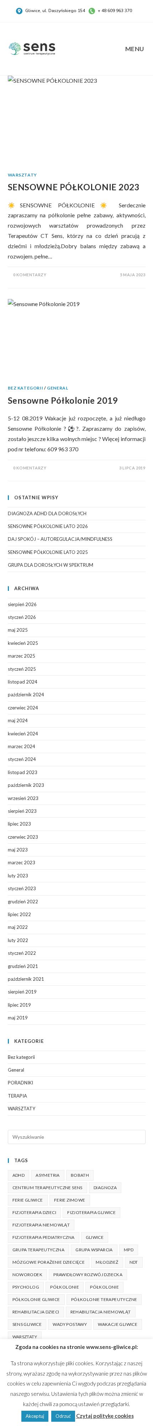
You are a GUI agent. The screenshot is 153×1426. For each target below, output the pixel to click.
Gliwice (95, 1237)
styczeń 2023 (22, 888)
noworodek (27, 1274)
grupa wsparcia (94, 1249)
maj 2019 (18, 1017)
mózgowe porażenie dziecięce (48, 1262)
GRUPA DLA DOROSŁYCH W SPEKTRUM (50, 565)
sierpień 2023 (22, 811)
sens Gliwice (27, 1324)
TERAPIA (17, 1096)
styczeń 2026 (22, 617)
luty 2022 (18, 940)
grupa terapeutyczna (38, 1249)
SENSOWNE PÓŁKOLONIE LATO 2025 (48, 552)
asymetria (48, 1175)
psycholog (25, 1287)
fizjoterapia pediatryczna (43, 1237)
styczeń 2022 (22, 953)
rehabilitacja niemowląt (100, 1312)
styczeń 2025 (22, 669)
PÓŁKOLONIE (64, 1287)
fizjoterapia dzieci (34, 1212)
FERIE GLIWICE (27, 1200)
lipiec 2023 (19, 824)
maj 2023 (18, 850)
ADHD (18, 1175)
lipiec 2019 (19, 1005)
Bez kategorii (25, 388)
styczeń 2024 (22, 759)
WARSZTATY (22, 175)
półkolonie (104, 1287)
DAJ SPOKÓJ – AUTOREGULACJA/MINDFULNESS (60, 539)
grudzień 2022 (23, 901)
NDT (134, 1262)
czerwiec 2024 (23, 708)
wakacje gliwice (117, 1324)
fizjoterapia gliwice (91, 1212)
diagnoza (105, 1187)
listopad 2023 (22, 772)
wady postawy (70, 1324)
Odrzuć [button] (63, 1416)
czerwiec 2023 (23, 837)
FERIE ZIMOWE (69, 1200)
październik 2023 (26, 785)
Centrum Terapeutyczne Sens (47, 1187)
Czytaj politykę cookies (105, 1416)
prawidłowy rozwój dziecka (87, 1274)
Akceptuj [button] (35, 1416)
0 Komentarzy (29, 274)
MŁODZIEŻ (107, 1262)
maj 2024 (18, 720)
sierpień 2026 (22, 604)
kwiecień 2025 (23, 643)
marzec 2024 (21, 746)
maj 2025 (18, 630)
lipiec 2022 (19, 914)
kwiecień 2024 (23, 733)
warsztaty (24, 1336)
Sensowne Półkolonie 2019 (63, 400)
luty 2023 (18, 875)
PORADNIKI (20, 1082)
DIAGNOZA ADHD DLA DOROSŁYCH (47, 513)
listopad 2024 (22, 682)
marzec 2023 (21, 862)
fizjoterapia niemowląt (41, 1225)
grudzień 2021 (23, 966)
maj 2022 (18, 927)
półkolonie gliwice (36, 1299)
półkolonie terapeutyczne (104, 1299)
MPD (128, 1249)
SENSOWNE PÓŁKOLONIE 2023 (73, 187)
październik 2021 (26, 979)
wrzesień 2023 (23, 798)
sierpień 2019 (22, 992)
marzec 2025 (21, 656)
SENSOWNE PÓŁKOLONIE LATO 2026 (48, 526)
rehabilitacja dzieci (35, 1312)
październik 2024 (26, 694)
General (57, 388)
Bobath (80, 1175)
